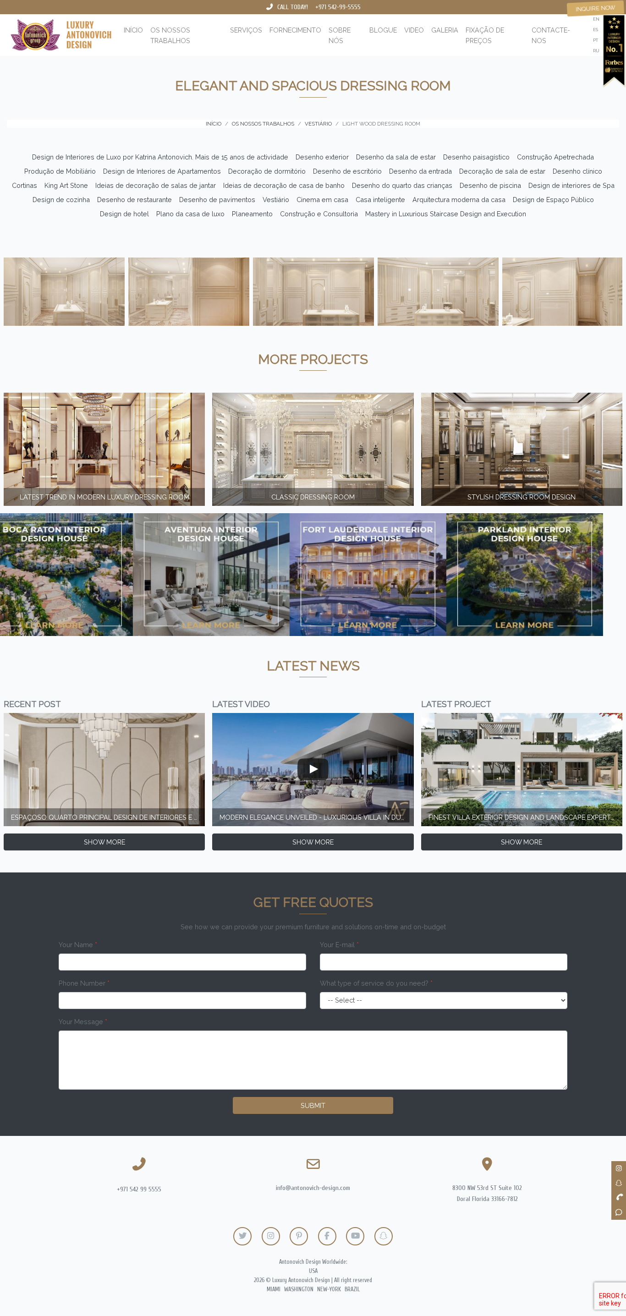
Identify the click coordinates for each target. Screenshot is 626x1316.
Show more (104, 842)
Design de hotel (124, 214)
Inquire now (596, 8)
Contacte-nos (551, 35)
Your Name (78, 945)
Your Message (83, 1021)
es (595, 29)
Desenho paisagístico (476, 157)
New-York (329, 1289)
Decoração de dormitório (267, 171)
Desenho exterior (322, 157)
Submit (313, 1105)
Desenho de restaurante (134, 199)
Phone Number (84, 983)
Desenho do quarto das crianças (402, 185)
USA (313, 1271)
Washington (298, 1289)
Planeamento (252, 214)
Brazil (352, 1289)
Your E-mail (339, 945)
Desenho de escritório (347, 171)
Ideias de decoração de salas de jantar (155, 185)
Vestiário (276, 199)
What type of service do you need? (376, 983)
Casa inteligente (380, 199)
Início (133, 30)
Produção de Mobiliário (60, 171)
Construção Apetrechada (555, 157)
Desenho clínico (577, 171)
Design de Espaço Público (553, 199)
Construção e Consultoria (319, 214)
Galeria (444, 30)
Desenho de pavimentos (217, 199)
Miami (273, 1289)
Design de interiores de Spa (571, 185)
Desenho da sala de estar (396, 157)
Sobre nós (340, 35)
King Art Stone (66, 185)
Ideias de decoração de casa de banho (284, 185)
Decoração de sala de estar (502, 171)
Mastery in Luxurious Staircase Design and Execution (445, 214)
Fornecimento (295, 30)
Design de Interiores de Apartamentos (162, 171)
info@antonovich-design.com (313, 1188)
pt (595, 40)
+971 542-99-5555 (338, 7)
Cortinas (24, 185)
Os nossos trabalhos (170, 35)
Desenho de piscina (490, 185)
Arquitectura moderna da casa (458, 199)
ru (596, 50)
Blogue (383, 30)
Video (414, 30)
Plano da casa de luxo (190, 214)
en (596, 19)
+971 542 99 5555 (139, 1189)
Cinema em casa (322, 199)
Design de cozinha (61, 199)
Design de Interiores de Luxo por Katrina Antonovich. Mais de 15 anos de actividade (160, 157)
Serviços (246, 30)
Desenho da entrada (420, 171)
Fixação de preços (485, 35)
